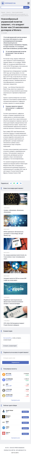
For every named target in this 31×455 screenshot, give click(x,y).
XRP (7, 384)
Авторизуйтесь (7, 338)
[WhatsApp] (14, 183)
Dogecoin (9, 395)
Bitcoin (8, 373)
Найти (26, 7)
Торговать (25, 411)
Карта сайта (15, 452)
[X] (17, 183)
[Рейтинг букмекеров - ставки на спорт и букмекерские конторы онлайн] (9, 3)
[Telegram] (11, 183)
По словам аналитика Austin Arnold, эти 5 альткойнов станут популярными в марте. (15, 257)
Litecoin (9, 389)
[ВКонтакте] (21, 183)
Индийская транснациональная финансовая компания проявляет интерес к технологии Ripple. (13, 301)
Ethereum (9, 379)
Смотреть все (15, 400)
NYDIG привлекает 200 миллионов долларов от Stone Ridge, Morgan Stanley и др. (13, 233)
